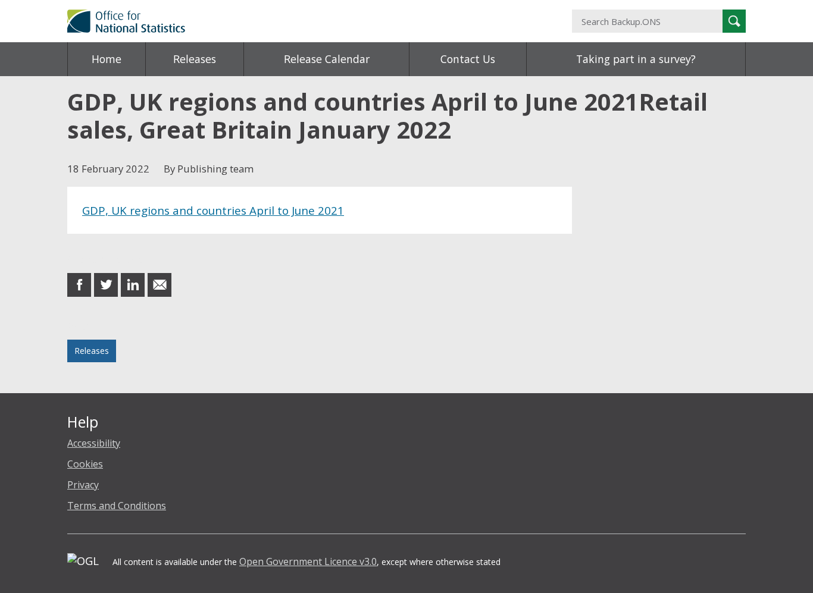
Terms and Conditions (116, 505)
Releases (194, 59)
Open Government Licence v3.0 (308, 561)
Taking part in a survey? (636, 59)
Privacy (83, 484)
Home (106, 59)
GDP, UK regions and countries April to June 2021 (213, 210)
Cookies (85, 463)
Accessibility (93, 443)
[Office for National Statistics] (290, 21)
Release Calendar (327, 59)
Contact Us (467, 59)
